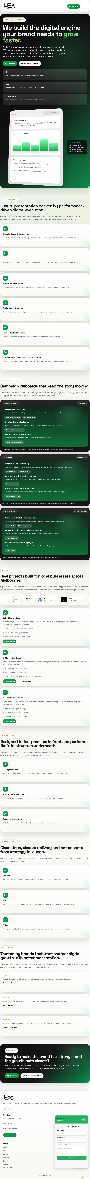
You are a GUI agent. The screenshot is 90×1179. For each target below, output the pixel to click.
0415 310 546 (7, 1124)
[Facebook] (10, 1109)
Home (5, 1147)
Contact (6, 1164)
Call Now (75, 6)
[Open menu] (84, 6)
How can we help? (62, 1145)
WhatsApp (11, 1135)
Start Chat (71, 1158)
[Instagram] (5, 1109)
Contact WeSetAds (33, 1076)
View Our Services (31, 63)
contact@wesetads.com (12, 1118)
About (5, 1151)
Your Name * (60, 1130)
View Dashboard (26, 681)
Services (6, 1154)
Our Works (6, 1158)
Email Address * (61, 1138)
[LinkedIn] (14, 1109)
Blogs (5, 1161)
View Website (10, 641)
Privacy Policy (8, 1168)
